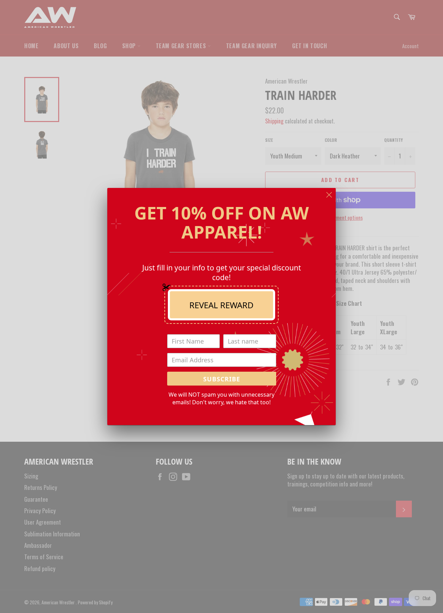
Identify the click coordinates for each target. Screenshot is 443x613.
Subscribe (221, 379)
